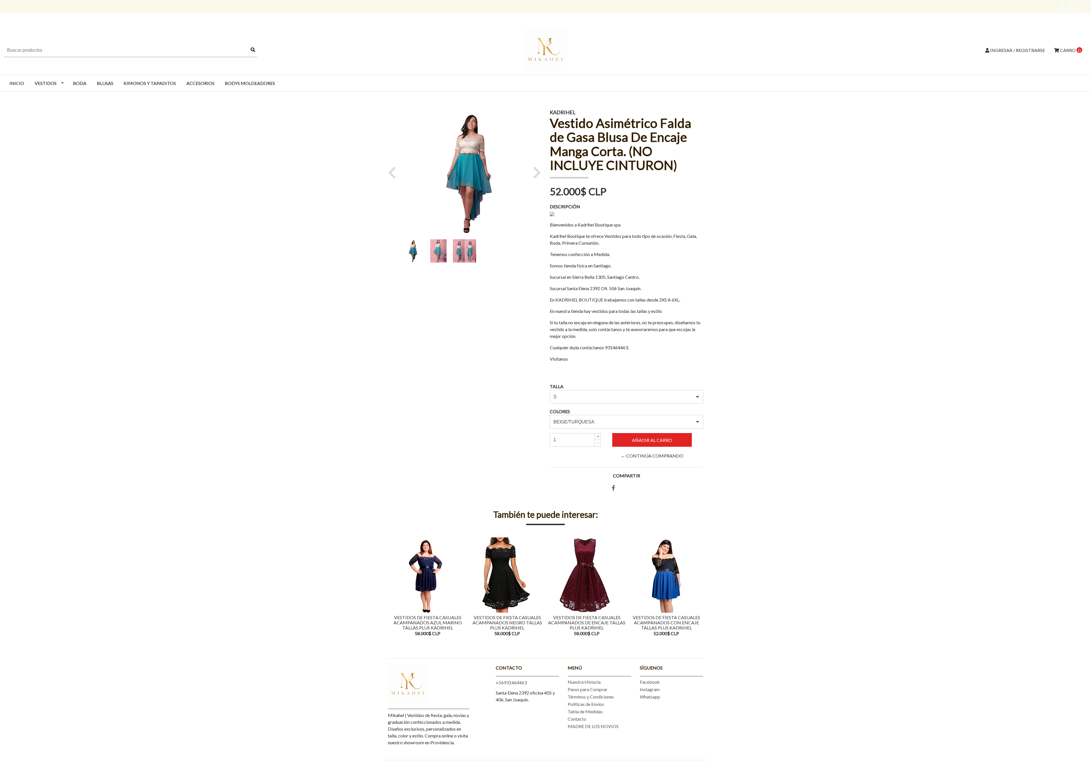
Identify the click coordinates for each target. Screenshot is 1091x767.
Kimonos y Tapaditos (150, 83)
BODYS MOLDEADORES (250, 83)
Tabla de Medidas (585, 711)
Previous (393, 587)
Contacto (577, 719)
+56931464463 (511, 682)
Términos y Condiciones (591, 696)
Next (697, 587)
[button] (394, 172)
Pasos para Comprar (587, 689)
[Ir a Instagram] (1070, 6)
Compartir (626, 475)
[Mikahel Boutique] (545, 49)
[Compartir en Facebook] (613, 488)
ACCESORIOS (200, 83)
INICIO (16, 83)
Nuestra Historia (584, 682)
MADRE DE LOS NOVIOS (593, 726)
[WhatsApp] (1079, 6)
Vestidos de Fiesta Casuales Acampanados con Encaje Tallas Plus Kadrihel (666, 622)
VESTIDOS (46, 83)
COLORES (560, 411)
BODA (79, 83)
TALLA (556, 386)
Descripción (565, 206)
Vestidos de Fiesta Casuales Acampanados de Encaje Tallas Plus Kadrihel (586, 622)
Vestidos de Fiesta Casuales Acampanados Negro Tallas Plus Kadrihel (507, 622)
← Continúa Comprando (652, 455)
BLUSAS (105, 83)
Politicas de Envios (586, 704)
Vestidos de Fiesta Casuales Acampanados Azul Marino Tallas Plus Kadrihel (427, 622)
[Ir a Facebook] (1062, 6)
